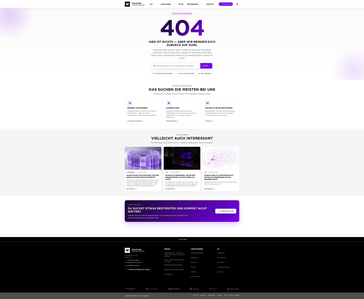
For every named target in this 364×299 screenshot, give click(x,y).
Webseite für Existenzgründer (173, 265)
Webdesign (194, 257)
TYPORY (193, 272)
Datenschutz (211, 295)
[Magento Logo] (213, 289)
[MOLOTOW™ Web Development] (142, 250)
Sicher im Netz (195, 276)
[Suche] (237, 4)
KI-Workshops (221, 257)
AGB (225, 295)
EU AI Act (220, 272)
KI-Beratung (221, 253)
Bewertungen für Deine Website (174, 269)
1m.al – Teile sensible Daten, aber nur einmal (174, 260)
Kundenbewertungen (133, 265)
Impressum (203, 295)
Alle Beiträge (168, 274)
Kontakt (237, 295)
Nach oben (183, 239)
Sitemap (230, 295)
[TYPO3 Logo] (194, 289)
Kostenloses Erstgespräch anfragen (139, 269)
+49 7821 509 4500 (133, 260)
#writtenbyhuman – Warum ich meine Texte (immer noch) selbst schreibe (174, 254)
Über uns (195, 295)
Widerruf (219, 295)
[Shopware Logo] (233, 289)
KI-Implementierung (223, 267)
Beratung (193, 262)
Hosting (193, 267)
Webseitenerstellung (197, 253)
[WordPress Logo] (152, 289)
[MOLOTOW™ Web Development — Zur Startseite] (135, 4)
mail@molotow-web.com (134, 262)
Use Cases (220, 262)
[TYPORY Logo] (130, 289)
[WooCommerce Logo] (173, 289)
